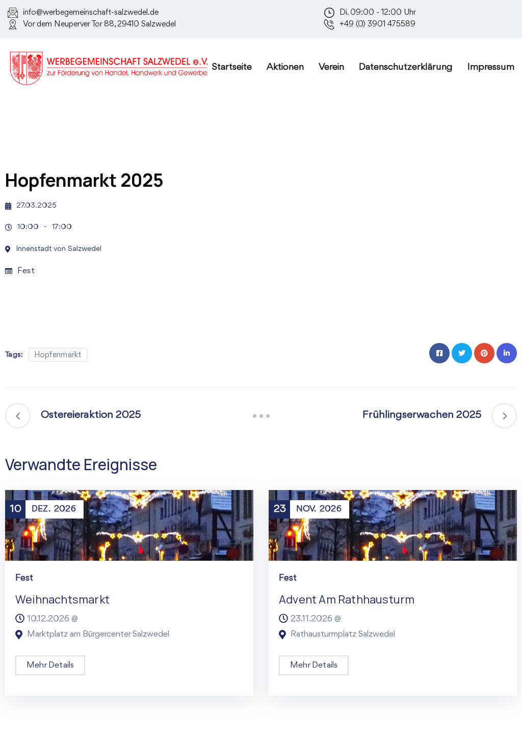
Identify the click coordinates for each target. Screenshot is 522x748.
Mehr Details (50, 665)
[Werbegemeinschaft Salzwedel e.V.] (110, 66)
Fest (26, 271)
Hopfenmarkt (58, 355)
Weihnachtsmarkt (62, 599)
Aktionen (285, 67)
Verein (331, 67)
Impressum (490, 67)
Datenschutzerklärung (406, 67)
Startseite (232, 67)
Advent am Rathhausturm (346, 599)
